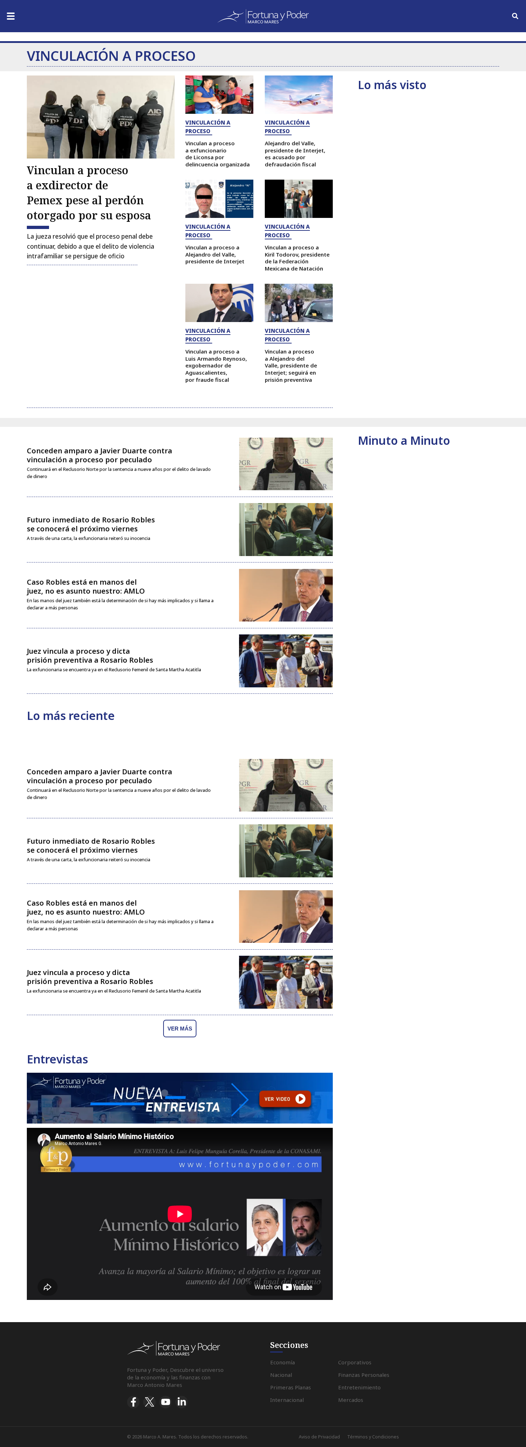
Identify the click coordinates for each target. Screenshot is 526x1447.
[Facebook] (133, 1402)
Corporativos (354, 1362)
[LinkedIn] (181, 1402)
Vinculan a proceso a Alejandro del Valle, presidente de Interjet (214, 254)
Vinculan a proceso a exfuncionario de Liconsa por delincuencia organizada (217, 154)
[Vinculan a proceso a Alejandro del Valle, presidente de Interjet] (219, 199)
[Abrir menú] (11, 16)
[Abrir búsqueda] (515, 16)
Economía (282, 1362)
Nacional (281, 1374)
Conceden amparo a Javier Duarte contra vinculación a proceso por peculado (99, 455)
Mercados (350, 1399)
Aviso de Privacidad (319, 1437)
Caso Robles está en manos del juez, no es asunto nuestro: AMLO (86, 586)
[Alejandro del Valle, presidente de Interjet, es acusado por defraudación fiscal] (299, 94)
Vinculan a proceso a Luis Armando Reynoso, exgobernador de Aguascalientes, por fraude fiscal (216, 365)
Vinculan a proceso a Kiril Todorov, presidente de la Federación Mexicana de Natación (297, 258)
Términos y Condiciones (373, 1437)
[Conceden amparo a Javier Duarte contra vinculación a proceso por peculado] (286, 464)
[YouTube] (165, 1402)
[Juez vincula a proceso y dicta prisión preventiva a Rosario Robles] (286, 660)
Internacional (287, 1399)
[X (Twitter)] (149, 1402)
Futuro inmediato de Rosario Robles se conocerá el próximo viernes (91, 524)
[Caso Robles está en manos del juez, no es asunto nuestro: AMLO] (286, 595)
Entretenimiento (359, 1387)
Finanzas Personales (363, 1374)
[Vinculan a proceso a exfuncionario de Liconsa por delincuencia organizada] (219, 94)
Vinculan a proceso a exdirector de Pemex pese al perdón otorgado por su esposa (89, 193)
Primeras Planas (290, 1387)
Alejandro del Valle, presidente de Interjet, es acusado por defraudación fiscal (295, 154)
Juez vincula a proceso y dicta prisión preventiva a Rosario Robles (90, 655)
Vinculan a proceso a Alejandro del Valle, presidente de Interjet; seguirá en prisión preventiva (291, 365)
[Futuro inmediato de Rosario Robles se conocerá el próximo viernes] (286, 529)
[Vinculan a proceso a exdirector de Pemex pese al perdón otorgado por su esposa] (101, 117)
